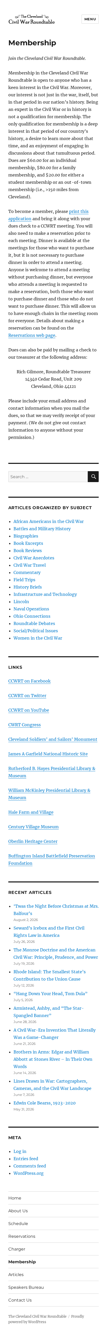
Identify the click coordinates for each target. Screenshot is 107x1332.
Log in (20, 1151)
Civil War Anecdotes (34, 557)
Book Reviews (28, 550)
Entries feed (26, 1158)
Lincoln (21, 601)
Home (14, 1198)
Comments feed (30, 1166)
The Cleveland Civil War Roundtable (37, 1316)
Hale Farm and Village (31, 812)
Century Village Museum (33, 826)
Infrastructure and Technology (45, 594)
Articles (16, 1274)
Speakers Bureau (26, 1287)
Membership (22, 1261)
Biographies (26, 536)
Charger (16, 1249)
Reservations (21, 1236)
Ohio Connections (32, 616)
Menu (90, 19)
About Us (18, 1210)
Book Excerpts (28, 543)
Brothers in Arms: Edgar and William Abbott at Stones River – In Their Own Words (53, 1059)
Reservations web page (31, 335)
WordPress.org (29, 1173)
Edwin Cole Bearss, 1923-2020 (45, 1103)
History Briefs (28, 587)
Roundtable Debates (34, 623)
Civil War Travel (30, 565)
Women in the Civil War (38, 638)
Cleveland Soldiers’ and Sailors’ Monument (52, 739)
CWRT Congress (24, 724)
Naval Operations (31, 608)
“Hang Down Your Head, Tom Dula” (51, 993)
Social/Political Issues (36, 630)
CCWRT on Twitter (27, 695)
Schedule (18, 1223)
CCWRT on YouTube (28, 710)
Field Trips (24, 579)
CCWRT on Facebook (29, 681)
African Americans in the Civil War (49, 521)
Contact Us (20, 1300)
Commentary (27, 572)
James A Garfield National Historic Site (48, 753)
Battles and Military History (42, 528)
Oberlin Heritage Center (32, 841)
